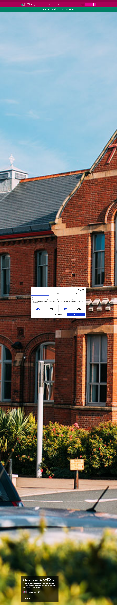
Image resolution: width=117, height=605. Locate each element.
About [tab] (76, 293)
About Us (75, 4)
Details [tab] (58, 293)
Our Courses (27, 598)
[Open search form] (82, 5)
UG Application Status (91, 1)
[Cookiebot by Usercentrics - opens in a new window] (79, 290)
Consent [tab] (40, 293)
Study (50, 4)
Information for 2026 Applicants (58, 8)
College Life (67, 4)
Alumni (82, 1)
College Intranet (75, 1)
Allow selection (58, 314)
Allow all (76, 314)
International (58, 4)
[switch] (51, 309)
